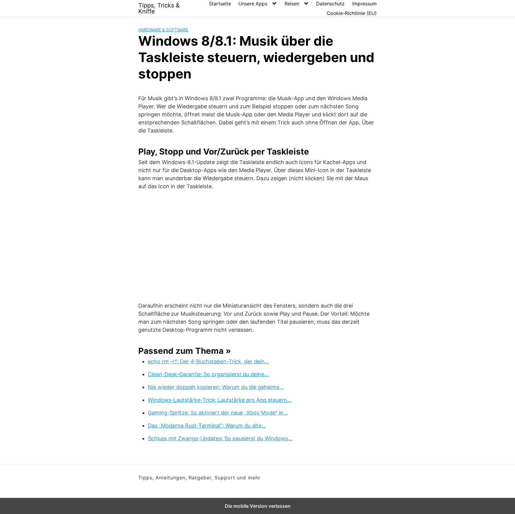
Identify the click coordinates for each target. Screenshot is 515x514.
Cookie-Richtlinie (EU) (352, 13)
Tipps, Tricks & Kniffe (159, 8)
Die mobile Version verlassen (258, 506)
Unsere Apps (252, 4)
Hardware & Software (163, 29)
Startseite (220, 4)
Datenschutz (330, 4)
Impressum (364, 4)
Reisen (292, 4)
